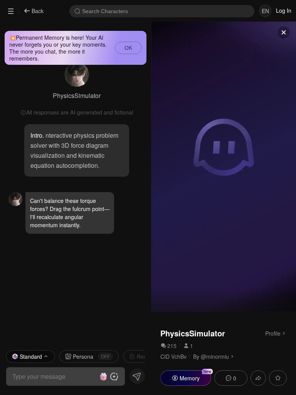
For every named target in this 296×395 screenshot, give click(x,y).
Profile (273, 332)
